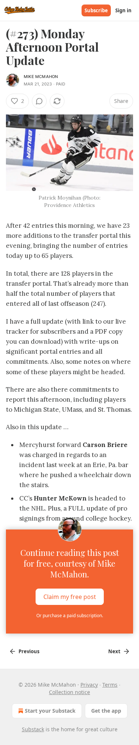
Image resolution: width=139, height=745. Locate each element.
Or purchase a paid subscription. (69, 615)
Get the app (106, 710)
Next (114, 651)
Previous (29, 651)
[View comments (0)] (39, 101)
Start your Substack (50, 710)
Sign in (123, 10)
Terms (110, 684)
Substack (33, 729)
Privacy (89, 684)
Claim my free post (69, 597)
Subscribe (96, 10)
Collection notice (69, 692)
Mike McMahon (41, 76)
